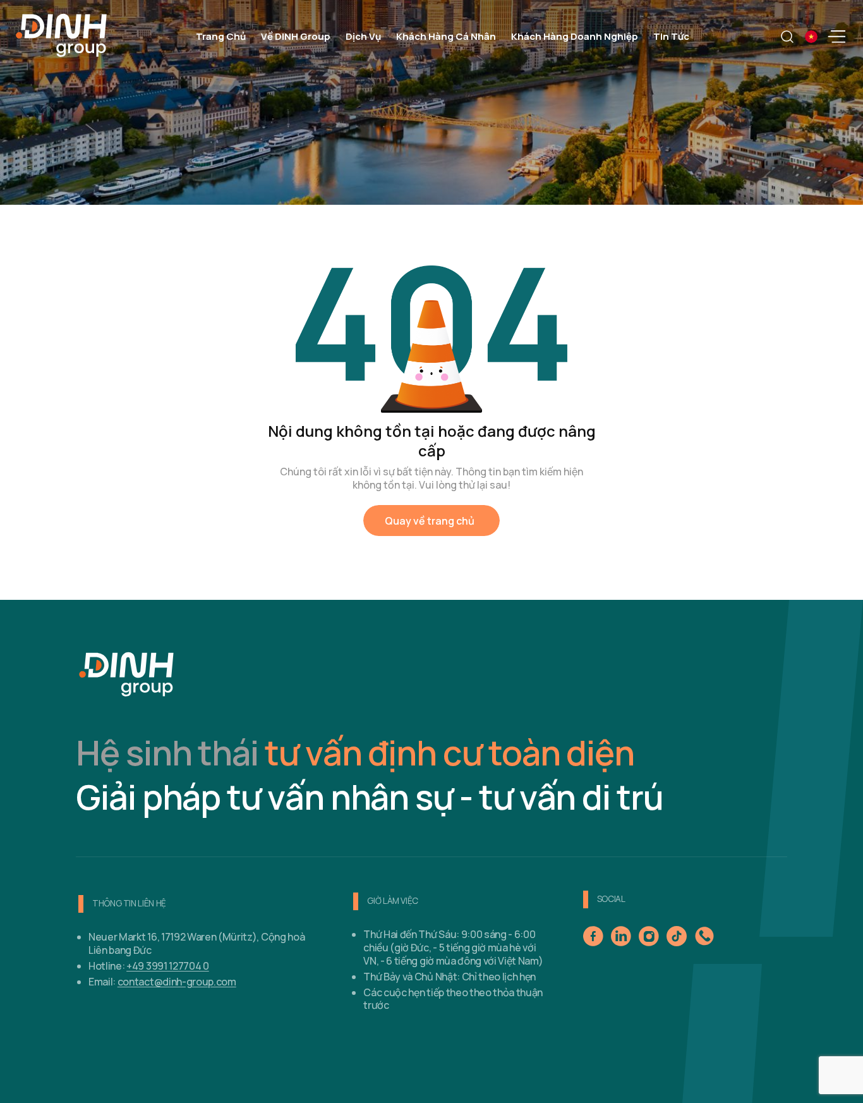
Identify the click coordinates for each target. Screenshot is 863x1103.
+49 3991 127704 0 (167, 966)
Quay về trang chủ (429, 521)
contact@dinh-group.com (177, 982)
